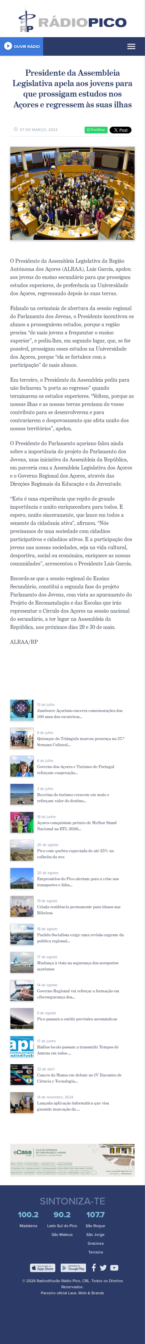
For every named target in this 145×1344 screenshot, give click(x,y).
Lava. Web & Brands (86, 1293)
